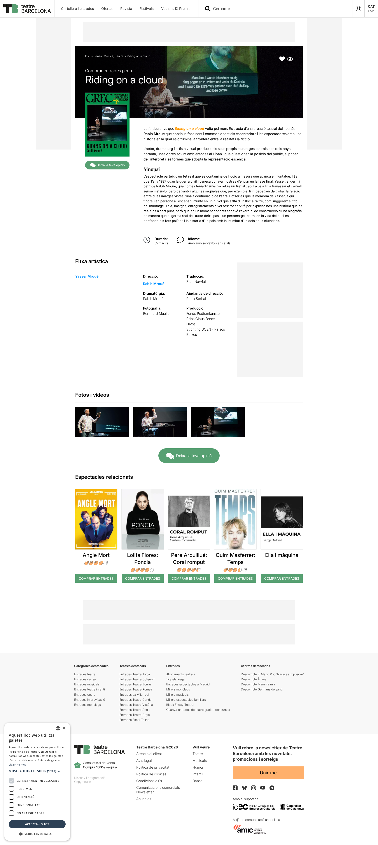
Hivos (191, 324)
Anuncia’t (143, 799)
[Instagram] (253, 787)
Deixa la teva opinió (111, 165)
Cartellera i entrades (77, 8)
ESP (371, 11)
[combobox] (279, 8)
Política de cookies (151, 774)
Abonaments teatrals (180, 674)
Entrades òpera (84, 694)
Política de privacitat (152, 767)
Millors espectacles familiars (186, 699)
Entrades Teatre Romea (135, 689)
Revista (126, 8)
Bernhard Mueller (157, 313)
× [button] (64, 728)
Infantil (197, 774)
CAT (371, 6)
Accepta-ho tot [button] (37, 824)
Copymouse (82, 781)
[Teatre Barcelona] (27, 8)
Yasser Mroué (86, 276)
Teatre (119, 56)
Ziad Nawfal (196, 281)
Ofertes (107, 8)
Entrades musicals (87, 684)
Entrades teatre (84, 674)
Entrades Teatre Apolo (134, 709)
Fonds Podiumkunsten (204, 313)
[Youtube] (262, 787)
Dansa (98, 56)
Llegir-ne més (17, 764)
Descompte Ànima (253, 679)
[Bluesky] (244, 788)
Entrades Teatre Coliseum (137, 679)
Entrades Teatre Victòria (136, 704)
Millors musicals (177, 694)
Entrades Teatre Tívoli (134, 674)
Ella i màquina (281, 555)
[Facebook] (235, 787)
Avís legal (144, 760)
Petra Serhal (196, 298)
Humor (197, 767)
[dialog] (37, 782)
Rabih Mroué (153, 284)
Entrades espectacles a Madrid (188, 684)
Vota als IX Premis (175, 8)
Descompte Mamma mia (258, 684)
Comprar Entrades (96, 578)
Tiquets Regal (175, 679)
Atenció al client (149, 754)
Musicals (199, 760)
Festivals (147, 8)
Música (108, 56)
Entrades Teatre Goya (134, 714)
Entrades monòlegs (87, 704)
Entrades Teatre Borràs (135, 684)
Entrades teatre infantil (89, 689)
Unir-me (268, 772)
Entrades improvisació (89, 699)
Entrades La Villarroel (134, 694)
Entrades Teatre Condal (135, 699)
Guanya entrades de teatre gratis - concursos (198, 709)
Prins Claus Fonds (200, 319)
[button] (37, 771)
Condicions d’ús (149, 781)
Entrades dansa (85, 679)
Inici (87, 56)
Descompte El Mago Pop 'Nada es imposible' (272, 674)
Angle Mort (96, 555)
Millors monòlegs (178, 689)
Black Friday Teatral (180, 704)
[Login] (358, 8)
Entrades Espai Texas (134, 720)
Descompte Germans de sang (261, 689)
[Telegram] (272, 787)
